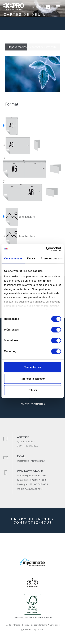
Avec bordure (26, 236)
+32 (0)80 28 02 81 (34, 488)
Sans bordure (26, 216)
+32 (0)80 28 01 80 (38, 479)
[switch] (56, 329)
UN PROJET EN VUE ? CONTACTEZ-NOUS (32, 520)
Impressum (38, 629)
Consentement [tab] (13, 258)
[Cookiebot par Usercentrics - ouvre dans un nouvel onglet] (46, 249)
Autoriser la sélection (32, 378)
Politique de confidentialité (34, 624)
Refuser (32, 390)
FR (32, 7)
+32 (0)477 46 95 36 (38, 484)
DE (38, 7)
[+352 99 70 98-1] (47, 6)
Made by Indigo (13, 624)
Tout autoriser (32, 367)
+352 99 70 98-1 (40, 475)
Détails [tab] (31, 258)
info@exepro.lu (38, 460)
